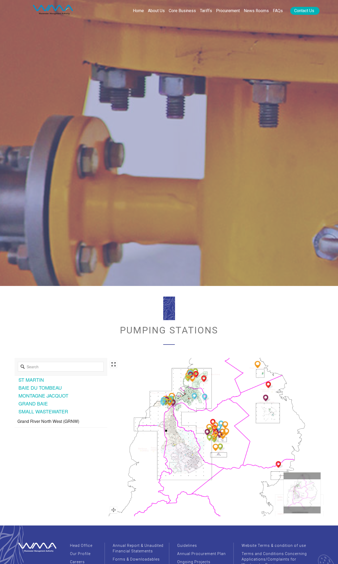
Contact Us (304, 10)
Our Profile (80, 554)
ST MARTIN (31, 379)
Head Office (81, 545)
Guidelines (187, 545)
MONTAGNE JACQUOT (43, 395)
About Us (156, 10)
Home (138, 10)
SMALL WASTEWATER (43, 411)
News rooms (256, 10)
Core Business (182, 10)
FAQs (278, 10)
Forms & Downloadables (136, 559)
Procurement (228, 10)
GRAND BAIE (33, 403)
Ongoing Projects (193, 562)
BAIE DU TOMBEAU (40, 387)
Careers (77, 562)
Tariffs (206, 10)
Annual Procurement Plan (201, 554)
